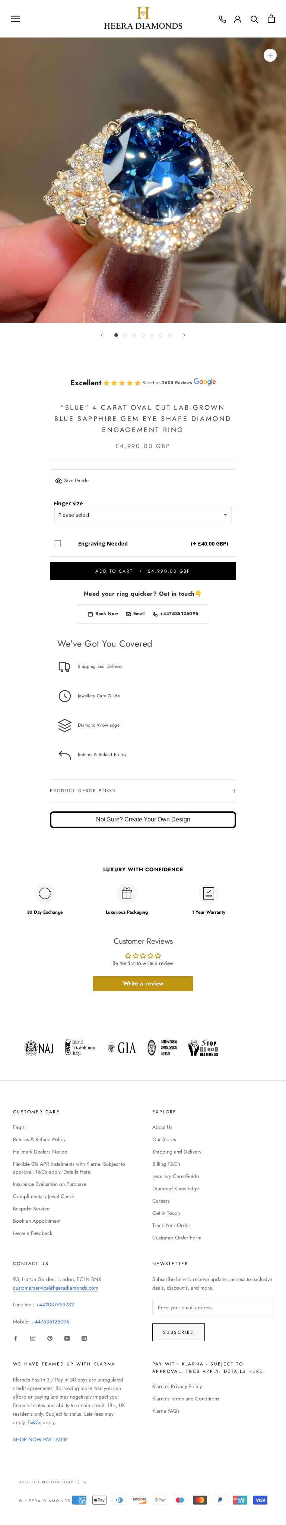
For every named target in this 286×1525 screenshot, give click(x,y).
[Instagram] (32, 1337)
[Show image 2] (125, 335)
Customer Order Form (176, 1237)
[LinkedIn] (84, 1337)
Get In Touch (166, 1213)
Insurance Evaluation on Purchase (49, 1184)
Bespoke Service (31, 1208)
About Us (162, 1127)
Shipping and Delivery (176, 1151)
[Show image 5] (152, 335)
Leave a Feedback (32, 1233)
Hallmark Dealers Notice (40, 1151)
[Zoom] (270, 54)
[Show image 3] (134, 335)
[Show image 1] (116, 335)
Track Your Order (171, 1225)
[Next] (184, 335)
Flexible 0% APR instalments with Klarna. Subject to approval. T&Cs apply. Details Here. (69, 1167)
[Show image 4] (143, 335)
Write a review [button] (143, 983)
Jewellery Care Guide (175, 1176)
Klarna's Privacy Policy (177, 1386)
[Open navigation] (15, 19)
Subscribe (178, 1332)
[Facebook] (15, 1337)
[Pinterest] (50, 1337)
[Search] (254, 19)
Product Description (83, 790)
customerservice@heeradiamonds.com (55, 1287)
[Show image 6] (161, 335)
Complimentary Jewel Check (43, 1196)
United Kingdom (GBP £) (49, 1482)
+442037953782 (55, 1304)
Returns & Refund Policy (39, 1139)
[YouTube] (67, 1337)
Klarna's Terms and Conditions (185, 1398)
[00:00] (143, 180)
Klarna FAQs (165, 1411)
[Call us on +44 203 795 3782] (222, 19)
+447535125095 (50, 1321)
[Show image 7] (170, 335)
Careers (161, 1200)
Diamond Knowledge (175, 1188)
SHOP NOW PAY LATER (40, 1439)
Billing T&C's (166, 1164)
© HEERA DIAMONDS (45, 1501)
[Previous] (102, 335)
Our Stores (164, 1139)
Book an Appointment (36, 1221)
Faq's (19, 1127)
